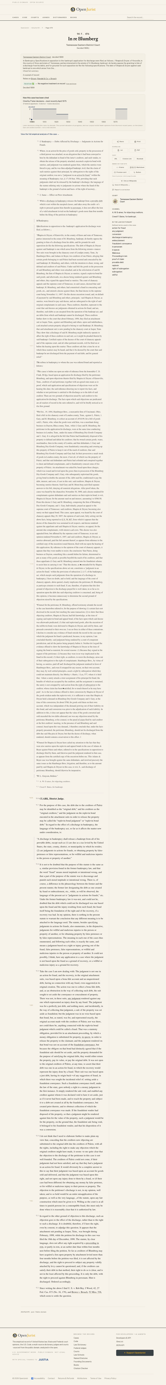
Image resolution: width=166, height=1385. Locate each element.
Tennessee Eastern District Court (83, 45)
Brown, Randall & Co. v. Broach (44, 79)
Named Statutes (81, 1358)
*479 (31, 798)
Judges (46, 17)
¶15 (37, 787)
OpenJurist (25, 28)
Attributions (82, 1378)
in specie (86, 1036)
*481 (31, 1201)
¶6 (38, 226)
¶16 (37, 798)
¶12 (38, 742)
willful (114, 275)
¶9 (38, 371)
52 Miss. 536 (95, 1291)
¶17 (37, 805)
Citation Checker (81, 1368)
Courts (35, 17)
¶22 (37, 1288)
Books (73, 17)
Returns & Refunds (66, 1378)
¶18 (37, 864)
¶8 (38, 362)
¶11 (38, 605)
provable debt (97, 200)
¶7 (38, 235)
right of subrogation (86, 684)
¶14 (37, 781)
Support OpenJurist (135, 1353)
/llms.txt (119, 1342)
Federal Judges (80, 1348)
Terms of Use (95, 1378)
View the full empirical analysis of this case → (40, 134)
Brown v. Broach (80, 1291)
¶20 (37, 1136)
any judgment (74, 998)
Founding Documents (83, 1362)
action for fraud (83, 175)
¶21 (37, 1216)
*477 (31, 346)
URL (115, 159)
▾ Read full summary (31, 71)
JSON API (120, 1345)
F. (42, 28)
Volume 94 (35, 28)
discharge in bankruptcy (57, 200)
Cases (15, 17)
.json (32, 1312)
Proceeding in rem (119, 256)
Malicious (116, 253)
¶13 (38, 776)
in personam (76, 207)
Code (24, 17)
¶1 (38, 141)
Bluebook (140, 159)
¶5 (38, 220)
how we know (71, 84)
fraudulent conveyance (84, 1044)
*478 (31, 564)
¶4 (38, 200)
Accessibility (38, 1378)
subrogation (117, 272)
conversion (116, 234)
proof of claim (79, 719)
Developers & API (123, 1338)
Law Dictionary (80, 1345)
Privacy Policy (110, 1378)
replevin (115, 265)
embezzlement (118, 240)
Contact (51, 1378)
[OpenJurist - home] (83, 9)
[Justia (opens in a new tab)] (44, 1360)
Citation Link (127, 159)
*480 (31, 1005)
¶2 (38, 150)
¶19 (37, 971)
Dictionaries (60, 17)
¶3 (38, 195)
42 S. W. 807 (66, 519)
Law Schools (79, 1355)
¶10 (38, 411)
